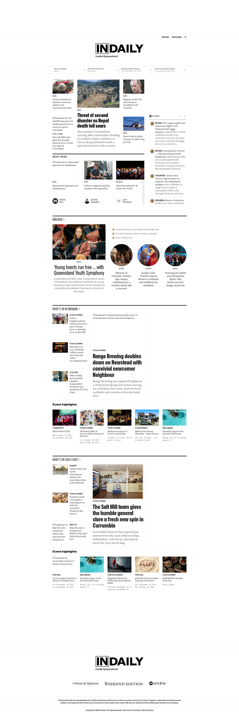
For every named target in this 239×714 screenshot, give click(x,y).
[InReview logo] (158, 683)
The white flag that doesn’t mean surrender (136, 233)
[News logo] (85, 683)
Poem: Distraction (124, 237)
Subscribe (177, 37)
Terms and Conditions (132, 710)
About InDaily (147, 710)
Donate (165, 37)
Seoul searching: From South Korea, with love (137, 229)
